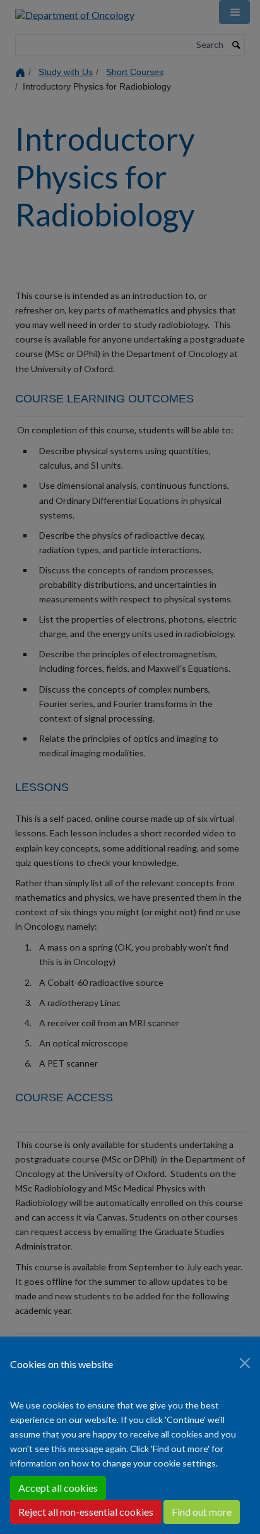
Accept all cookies (58, 1488)
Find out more (202, 1512)
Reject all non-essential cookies (85, 1512)
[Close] (245, 1363)
